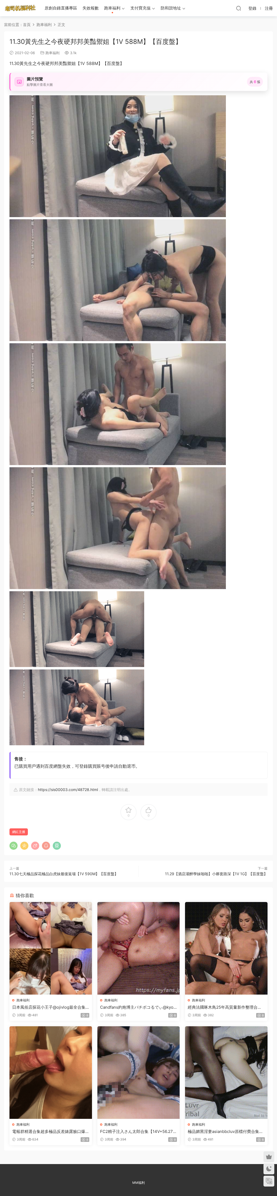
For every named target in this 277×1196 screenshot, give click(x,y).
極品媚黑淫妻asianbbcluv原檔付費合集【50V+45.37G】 (223, 1131)
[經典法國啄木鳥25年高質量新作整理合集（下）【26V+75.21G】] (226, 948)
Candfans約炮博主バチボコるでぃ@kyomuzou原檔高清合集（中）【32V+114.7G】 (138, 1007)
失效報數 (91, 8)
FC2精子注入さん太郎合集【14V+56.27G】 (136, 1131)
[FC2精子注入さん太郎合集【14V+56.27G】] (138, 1072)
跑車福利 (112, 8)
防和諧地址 (171, 8)
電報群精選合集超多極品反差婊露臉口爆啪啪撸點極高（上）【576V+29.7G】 (48, 1131)
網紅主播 (18, 832)
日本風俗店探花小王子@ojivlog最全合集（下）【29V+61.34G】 (48, 1007)
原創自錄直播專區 (61, 8)
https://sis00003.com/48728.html (68, 789)
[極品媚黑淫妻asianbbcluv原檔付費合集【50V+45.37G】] (226, 1072)
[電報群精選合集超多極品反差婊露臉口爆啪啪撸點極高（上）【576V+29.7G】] (50, 1072)
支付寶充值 (140, 8)
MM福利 (138, 1183)
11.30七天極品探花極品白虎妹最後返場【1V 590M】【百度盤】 (63, 873)
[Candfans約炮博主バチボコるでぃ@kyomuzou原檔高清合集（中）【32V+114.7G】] (138, 948)
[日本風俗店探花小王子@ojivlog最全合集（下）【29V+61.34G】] (50, 948)
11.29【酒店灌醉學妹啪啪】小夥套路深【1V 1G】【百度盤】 (216, 873)
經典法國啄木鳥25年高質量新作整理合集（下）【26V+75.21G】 (225, 1007)
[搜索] (238, 8)
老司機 (20, 8)
